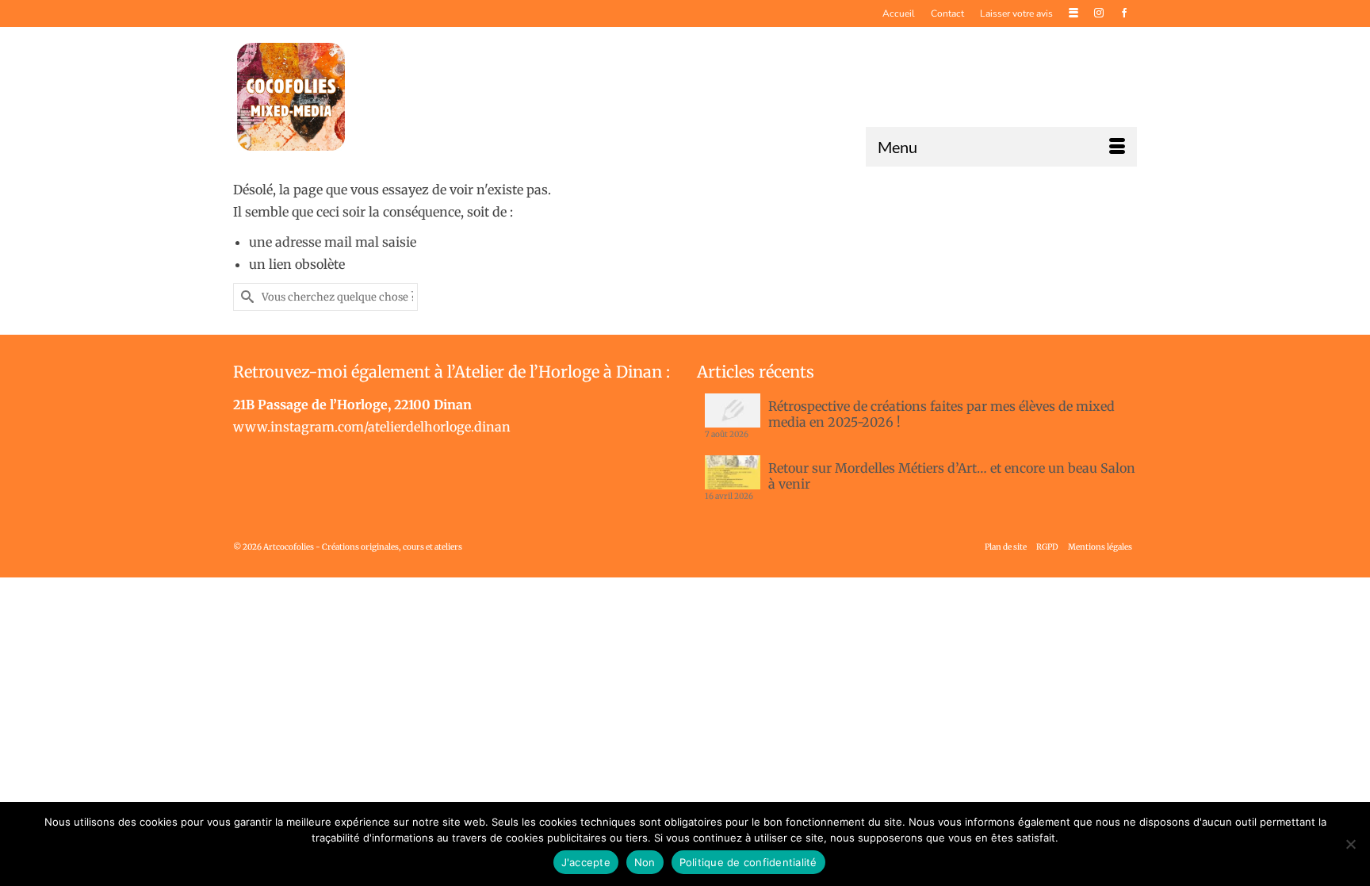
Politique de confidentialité (748, 862)
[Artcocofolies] (291, 97)
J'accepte (585, 862)
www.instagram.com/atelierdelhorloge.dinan (372, 427)
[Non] (1350, 844)
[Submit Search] (245, 297)
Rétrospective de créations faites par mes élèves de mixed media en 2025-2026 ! (941, 414)
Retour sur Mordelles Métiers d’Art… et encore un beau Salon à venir (951, 476)
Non (645, 862)
